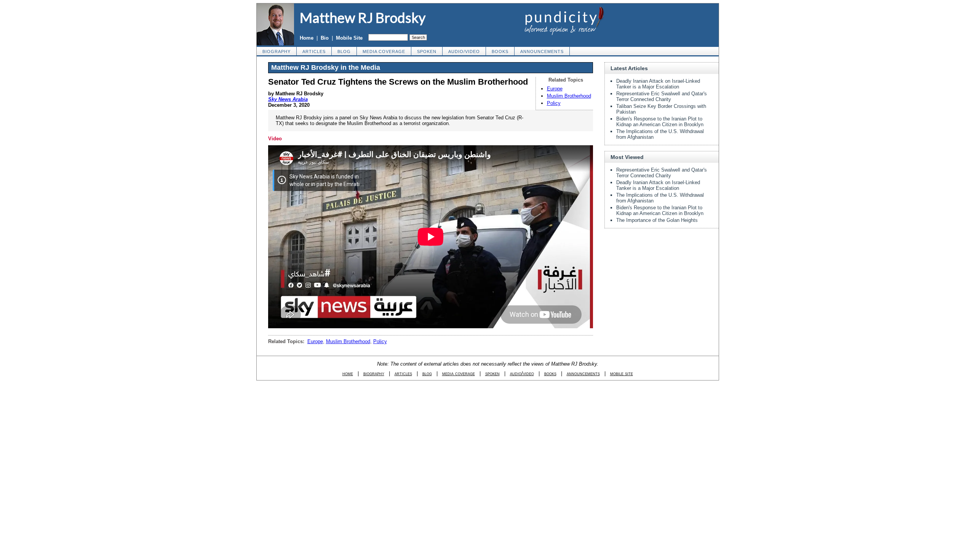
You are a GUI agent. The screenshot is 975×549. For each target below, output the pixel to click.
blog (344, 51)
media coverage (384, 51)
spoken (426, 51)
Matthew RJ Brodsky (362, 17)
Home (306, 38)
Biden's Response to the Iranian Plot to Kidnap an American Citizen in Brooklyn (659, 121)
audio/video (464, 51)
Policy (554, 103)
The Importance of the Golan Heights (657, 220)
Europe (555, 89)
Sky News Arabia (288, 99)
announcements (542, 51)
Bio (325, 38)
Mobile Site (349, 38)
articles (314, 51)
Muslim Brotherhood (569, 96)
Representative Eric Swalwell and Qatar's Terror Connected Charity (661, 96)
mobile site (621, 373)
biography (276, 51)
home (347, 373)
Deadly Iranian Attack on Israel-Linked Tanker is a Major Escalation (658, 84)
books (500, 51)
